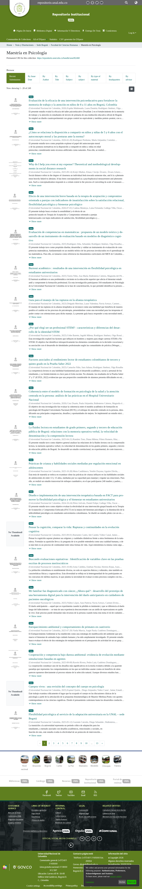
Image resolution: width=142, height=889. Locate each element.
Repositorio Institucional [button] (71, 14)
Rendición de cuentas (63, 823)
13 (97, 743)
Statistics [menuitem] (53, 39)
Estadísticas (36, 817)
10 (86, 743)
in (82, 838)
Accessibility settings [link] (53, 885)
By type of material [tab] (95, 78)
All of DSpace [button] (39, 39)
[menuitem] (40, 39)
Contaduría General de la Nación (114, 810)
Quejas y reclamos (14, 823)
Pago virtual (36, 813)
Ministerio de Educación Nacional (114, 817)
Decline (122, 882)
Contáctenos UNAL (14, 816)
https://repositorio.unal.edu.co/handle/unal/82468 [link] (58, 58)
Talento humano (61, 819)
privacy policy (115, 876)
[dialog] (111, 875)
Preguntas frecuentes (15, 819)
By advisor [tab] (129, 78)
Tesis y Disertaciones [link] (24, 45)
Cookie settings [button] (33, 886)
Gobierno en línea (109, 813)
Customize (90, 882)
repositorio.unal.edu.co (52, 2)
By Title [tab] (57, 78)
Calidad (58, 813)
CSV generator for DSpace (71, 39)
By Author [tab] (46, 78)
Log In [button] (132, 33)
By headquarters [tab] (114, 78)
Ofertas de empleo (38, 820)
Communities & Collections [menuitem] (19, 39)
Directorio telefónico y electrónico (35, 831)
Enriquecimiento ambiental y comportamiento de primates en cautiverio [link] (69, 626)
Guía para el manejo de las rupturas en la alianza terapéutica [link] (63, 299)
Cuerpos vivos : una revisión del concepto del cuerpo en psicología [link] (66, 686)
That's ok (131, 882)
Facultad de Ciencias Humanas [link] (64, 45)
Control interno (60, 816)
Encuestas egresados (39, 810)
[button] (126, 2)
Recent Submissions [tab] (14, 78)
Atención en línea (14, 813)
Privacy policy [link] (72, 885)
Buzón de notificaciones (87, 817)
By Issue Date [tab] (32, 78)
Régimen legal (84, 813)
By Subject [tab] (69, 78)
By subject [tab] (81, 78)
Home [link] (9, 45)
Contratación (83, 810)
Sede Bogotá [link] (42, 45)
